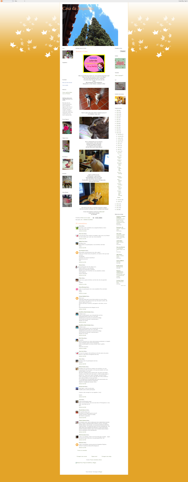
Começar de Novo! (119, 184)
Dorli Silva (81, 338)
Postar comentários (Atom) (96, 459)
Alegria (118, 197)
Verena (80, 265)
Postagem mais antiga (106, 456)
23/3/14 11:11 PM (82, 284)
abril (119, 149)
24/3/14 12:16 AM (82, 293)
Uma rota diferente (120, 247)
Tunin (80, 359)
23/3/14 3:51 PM (82, 247)
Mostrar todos (123, 285)
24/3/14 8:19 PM (82, 407)
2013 (117, 204)
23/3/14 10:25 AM (82, 231)
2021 (117, 119)
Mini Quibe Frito (119, 266)
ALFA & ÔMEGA (120, 260)
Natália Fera (81, 241)
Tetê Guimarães (82, 434)
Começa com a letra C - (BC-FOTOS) (119, 193)
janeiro (119, 201)
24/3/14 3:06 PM (82, 364)
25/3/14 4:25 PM (82, 439)
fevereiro (120, 199)
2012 (117, 205)
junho (119, 145)
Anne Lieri (106, 75)
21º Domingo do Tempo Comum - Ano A (120, 249)
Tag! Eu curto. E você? (119, 188)
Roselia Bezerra (82, 410)
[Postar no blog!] (97, 217)
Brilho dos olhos (119, 157)
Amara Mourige (82, 287)
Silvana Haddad (82, 296)
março (119, 151)
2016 (117, 129)
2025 (117, 112)
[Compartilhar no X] (98, 217)
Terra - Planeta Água (119, 180)
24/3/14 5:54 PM (82, 396)
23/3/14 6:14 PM (82, 262)
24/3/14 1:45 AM (82, 309)
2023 (117, 116)
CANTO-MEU (119, 241)
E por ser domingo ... (119, 173)
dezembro (120, 134)
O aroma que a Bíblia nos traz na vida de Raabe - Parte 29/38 (120, 236)
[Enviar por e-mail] (96, 217)
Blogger (100, 471)
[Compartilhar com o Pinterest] (101, 217)
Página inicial (94, 456)
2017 (117, 127)
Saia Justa (118, 233)
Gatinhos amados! (119, 177)
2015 (117, 130)
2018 (117, 125)
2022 (117, 117)
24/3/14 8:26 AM (82, 322)
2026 (117, 110)
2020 (117, 121)
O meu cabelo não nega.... (119, 169)
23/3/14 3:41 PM (82, 238)
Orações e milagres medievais (120, 217)
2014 (117, 132)
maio (119, 147)
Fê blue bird (81, 386)
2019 (117, 123)
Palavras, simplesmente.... (120, 271)
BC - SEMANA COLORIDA (87, 219)
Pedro (80, 278)
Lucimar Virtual (120, 280)
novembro (120, 136)
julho (119, 143)
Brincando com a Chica (119, 164)
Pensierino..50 (119, 227)
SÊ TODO (118, 261)
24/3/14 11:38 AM (82, 348)
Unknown (81, 442)
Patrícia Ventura (82, 420)
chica (80, 226)
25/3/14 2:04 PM (82, 432)
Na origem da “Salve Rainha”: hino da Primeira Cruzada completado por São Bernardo (120, 221)
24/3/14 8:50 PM (82, 417)
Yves (80, 399)
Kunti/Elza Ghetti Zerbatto (85, 312)
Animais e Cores (119, 160)
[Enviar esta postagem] (93, 217)
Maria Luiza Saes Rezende (67, 82)
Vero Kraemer (82, 250)
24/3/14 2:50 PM (82, 356)
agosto (119, 141)
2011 (117, 207)
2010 (117, 209)
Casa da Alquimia (78, 8)
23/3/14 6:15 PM (82, 275)
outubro (119, 138)
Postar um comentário (82, 450)
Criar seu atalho (65, 85)
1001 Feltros (119, 254)
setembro (120, 140)
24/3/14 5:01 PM (82, 383)
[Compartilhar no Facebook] (100, 217)
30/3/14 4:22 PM (82, 447)
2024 (117, 114)
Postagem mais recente (82, 456)
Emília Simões (82, 366)
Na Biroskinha (119, 265)
